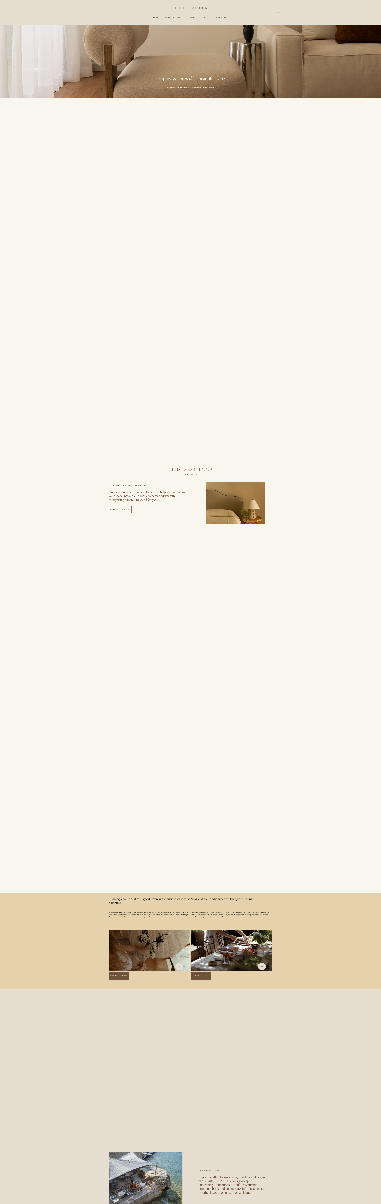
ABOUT (205, 17)
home (261, 966)
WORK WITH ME (222, 17)
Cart (278, 12)
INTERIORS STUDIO (173, 17)
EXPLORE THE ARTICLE (118, 975)
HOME (155, 17)
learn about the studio (120, 509)
